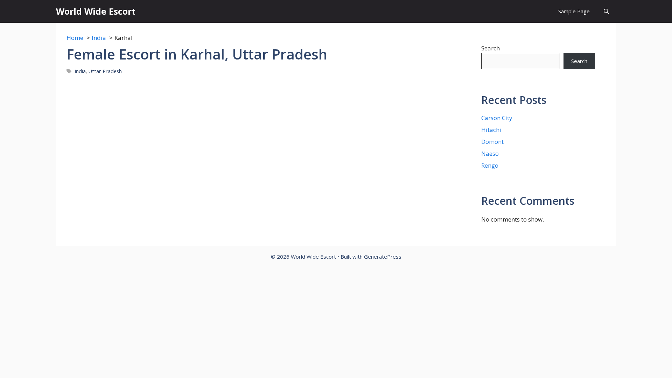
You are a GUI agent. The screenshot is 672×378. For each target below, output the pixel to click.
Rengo (489, 165)
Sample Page (574, 11)
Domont (492, 142)
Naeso (490, 153)
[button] (606, 11)
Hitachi (491, 130)
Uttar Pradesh (105, 71)
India (80, 71)
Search (490, 48)
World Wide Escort (95, 11)
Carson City (496, 118)
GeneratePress (382, 256)
